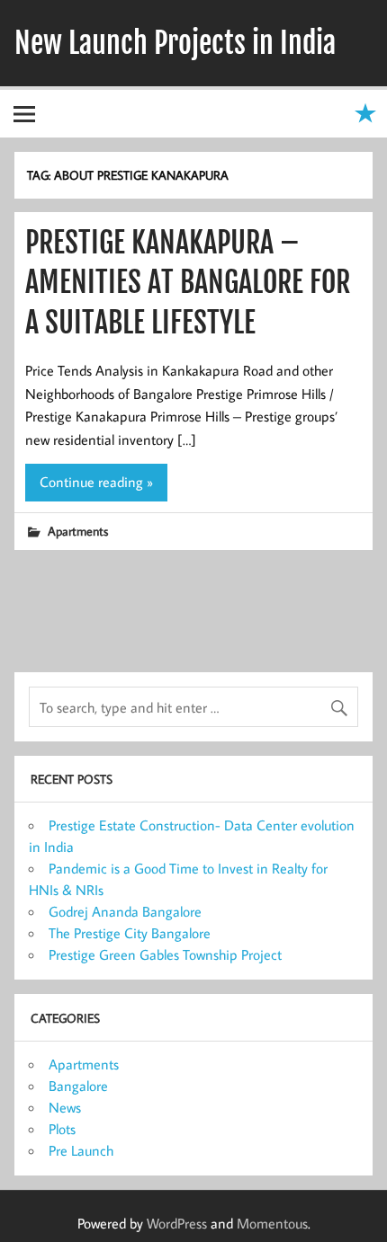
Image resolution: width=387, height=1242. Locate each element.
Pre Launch (81, 1150)
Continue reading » (96, 482)
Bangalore (78, 1086)
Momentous (272, 1223)
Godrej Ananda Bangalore (125, 911)
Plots (62, 1129)
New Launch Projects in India (175, 43)
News (65, 1107)
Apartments (78, 530)
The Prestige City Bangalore (130, 933)
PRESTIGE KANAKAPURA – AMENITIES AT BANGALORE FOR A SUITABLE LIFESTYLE (187, 283)
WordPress (177, 1223)
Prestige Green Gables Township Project (165, 954)
